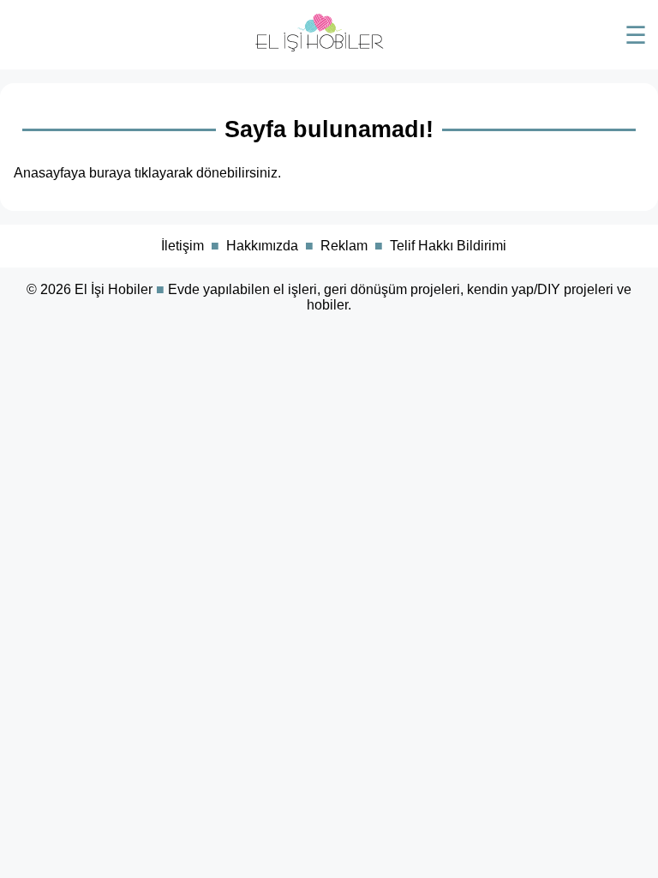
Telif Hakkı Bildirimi (448, 245)
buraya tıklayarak (141, 172)
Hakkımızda (262, 245)
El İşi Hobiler (114, 289)
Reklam (344, 245)
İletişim (182, 245)
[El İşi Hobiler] (319, 47)
